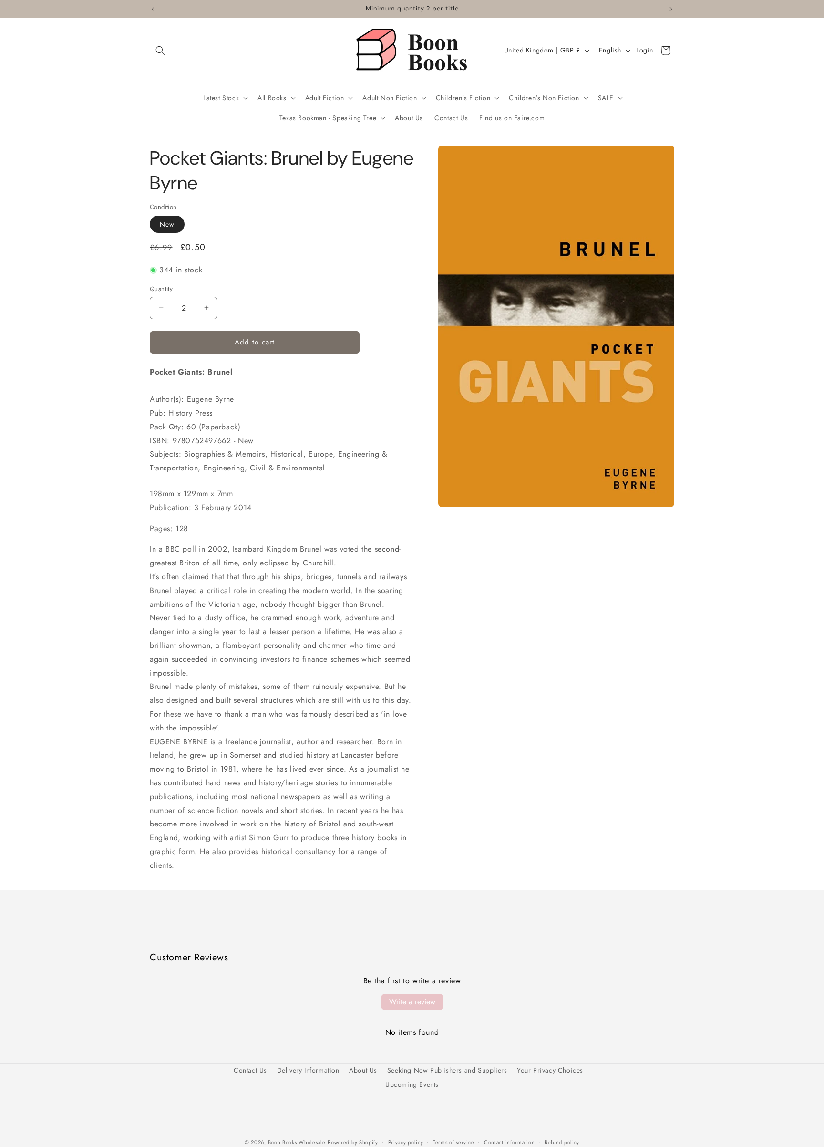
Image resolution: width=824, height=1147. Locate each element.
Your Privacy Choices (550, 1070)
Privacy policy (405, 1142)
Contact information (509, 1142)
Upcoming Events (412, 1084)
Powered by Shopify (353, 1142)
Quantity (161, 288)
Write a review (412, 1001)
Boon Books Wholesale (297, 1142)
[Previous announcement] (153, 9)
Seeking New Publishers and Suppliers (447, 1070)
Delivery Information (308, 1070)
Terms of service (453, 1142)
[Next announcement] (670, 9)
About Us (363, 1070)
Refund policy (562, 1142)
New (167, 224)
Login (644, 50)
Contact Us (250, 1070)
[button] (160, 50)
